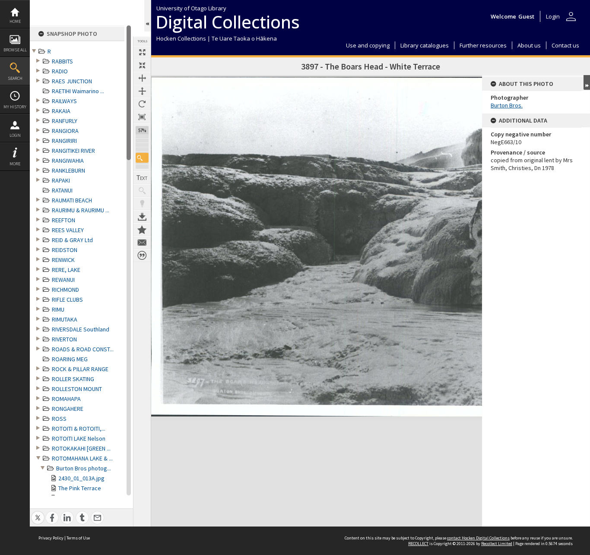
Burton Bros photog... (83, 468)
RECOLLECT (418, 543)
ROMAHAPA (66, 399)
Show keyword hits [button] (142, 190)
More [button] (15, 164)
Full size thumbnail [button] (142, 52)
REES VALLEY (68, 230)
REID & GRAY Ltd (72, 240)
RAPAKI (61, 180)
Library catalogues (424, 45)
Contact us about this (142, 242)
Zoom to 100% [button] (142, 116)
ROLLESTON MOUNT (77, 389)
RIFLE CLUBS (67, 299)
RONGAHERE (67, 409)
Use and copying (368, 45)
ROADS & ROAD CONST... (83, 349)
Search (15, 78)
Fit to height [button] (142, 91)
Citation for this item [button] (142, 255)
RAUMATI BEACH (72, 200)
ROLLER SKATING (73, 379)
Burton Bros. (507, 105)
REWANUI (63, 280)
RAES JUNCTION (72, 81)
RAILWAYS (64, 101)
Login (15, 135)
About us (529, 45)
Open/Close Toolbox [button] (147, 16)
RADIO (60, 71)
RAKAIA (61, 111)
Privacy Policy (50, 538)
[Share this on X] (37, 513)
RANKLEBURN (68, 170)
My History (14, 107)
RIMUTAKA (64, 319)
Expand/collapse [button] (587, 82)
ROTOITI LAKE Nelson (78, 438)
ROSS (59, 419)
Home (15, 21)
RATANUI (62, 190)
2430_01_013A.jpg (81, 478)
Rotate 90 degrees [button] (142, 104)
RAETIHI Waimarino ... (78, 91)
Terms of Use (78, 538)
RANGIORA (65, 131)
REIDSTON (64, 250)
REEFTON (63, 220)
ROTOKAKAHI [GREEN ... (81, 448)
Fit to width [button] (142, 78)
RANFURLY (64, 121)
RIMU (58, 309)
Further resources (483, 45)
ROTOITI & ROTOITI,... (78, 428)
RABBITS (62, 61)
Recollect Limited (496, 543)
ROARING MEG (70, 359)
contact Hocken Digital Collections (478, 538)
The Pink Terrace (79, 488)
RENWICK (63, 260)
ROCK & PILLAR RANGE (80, 369)
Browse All (15, 50)
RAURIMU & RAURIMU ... (80, 210)
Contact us (565, 45)
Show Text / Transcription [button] (142, 177)
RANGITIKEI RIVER (73, 151)
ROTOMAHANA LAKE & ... (82, 458)
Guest (526, 16)
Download (142, 216)
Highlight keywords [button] (142, 203)
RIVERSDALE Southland (80, 329)
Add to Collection (142, 229)
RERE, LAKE (66, 270)
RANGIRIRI (64, 141)
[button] (142, 158)
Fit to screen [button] (142, 65)
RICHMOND (65, 289)
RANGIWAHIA (68, 160)
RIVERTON (64, 339)
